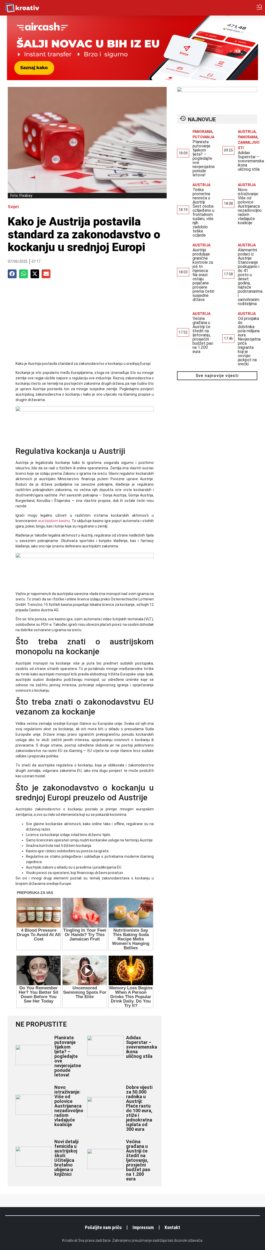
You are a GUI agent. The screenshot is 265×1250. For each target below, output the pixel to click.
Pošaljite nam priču (103, 1227)
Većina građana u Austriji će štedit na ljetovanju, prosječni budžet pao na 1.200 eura (138, 1160)
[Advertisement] (85, 322)
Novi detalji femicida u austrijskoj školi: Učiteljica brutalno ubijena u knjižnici (66, 1158)
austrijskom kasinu (54, 521)
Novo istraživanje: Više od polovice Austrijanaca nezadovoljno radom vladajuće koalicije (68, 1106)
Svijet (13, 206)
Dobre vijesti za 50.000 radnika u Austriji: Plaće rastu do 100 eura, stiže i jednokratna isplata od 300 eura (139, 1108)
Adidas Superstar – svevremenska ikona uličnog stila (141, 1047)
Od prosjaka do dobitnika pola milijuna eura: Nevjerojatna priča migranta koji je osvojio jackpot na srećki (249, 341)
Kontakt (172, 1227)
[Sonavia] (85, 557)
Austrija (247, 132)
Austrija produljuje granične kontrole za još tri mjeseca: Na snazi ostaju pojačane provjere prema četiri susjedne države (203, 274)
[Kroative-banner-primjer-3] (85, 410)
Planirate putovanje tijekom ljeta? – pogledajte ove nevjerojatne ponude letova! (67, 1056)
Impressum (143, 1227)
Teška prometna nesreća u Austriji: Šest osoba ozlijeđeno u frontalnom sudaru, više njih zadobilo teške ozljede (203, 212)
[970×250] (132, 78)
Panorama (202, 132)
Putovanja (203, 137)
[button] (12, 273)
